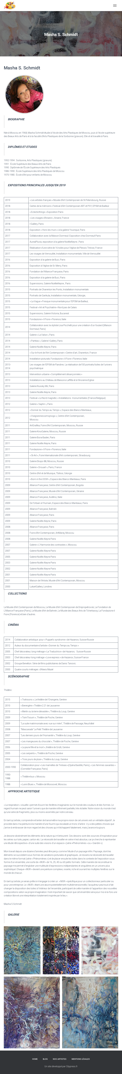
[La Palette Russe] (11, 6)
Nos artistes (59, 1059)
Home (35, 1059)
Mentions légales (81, 1059)
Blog (45, 1059)
